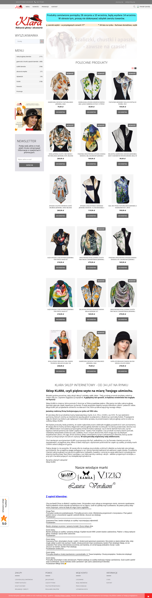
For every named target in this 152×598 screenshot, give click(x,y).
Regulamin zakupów (52, 589)
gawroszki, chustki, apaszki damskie (27, 61)
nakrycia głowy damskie (24, 56)
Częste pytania (50, 583)
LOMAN (49, 444)
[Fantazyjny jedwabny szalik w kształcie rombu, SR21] (122, 85)
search (134, 7)
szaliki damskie (21, 66)
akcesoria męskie (22, 71)
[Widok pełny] (135, 68)
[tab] (89, 24)
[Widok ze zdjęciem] (133, 68)
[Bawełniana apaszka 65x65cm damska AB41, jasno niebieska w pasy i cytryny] (91, 85)
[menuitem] (27, 6)
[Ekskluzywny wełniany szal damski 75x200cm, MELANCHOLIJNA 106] (60, 344)
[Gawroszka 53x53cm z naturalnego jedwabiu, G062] (91, 344)
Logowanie (79, 579)
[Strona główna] (19, 6)
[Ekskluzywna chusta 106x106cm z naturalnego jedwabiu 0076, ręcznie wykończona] (60, 137)
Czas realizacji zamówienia (24, 579)
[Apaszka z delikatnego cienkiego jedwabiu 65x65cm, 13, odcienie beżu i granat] (91, 188)
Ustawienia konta (82, 589)
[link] (91, 43)
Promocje (19, 91)
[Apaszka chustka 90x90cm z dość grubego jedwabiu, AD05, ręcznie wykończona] (60, 188)
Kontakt (109, 583)
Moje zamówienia (81, 583)
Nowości (19, 86)
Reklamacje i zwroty (21, 589)
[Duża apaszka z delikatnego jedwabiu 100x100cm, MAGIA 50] (60, 240)
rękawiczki (20, 76)
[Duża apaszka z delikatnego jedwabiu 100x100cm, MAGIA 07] (60, 292)
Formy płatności (20, 583)
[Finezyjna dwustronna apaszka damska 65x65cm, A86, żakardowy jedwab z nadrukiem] (91, 137)
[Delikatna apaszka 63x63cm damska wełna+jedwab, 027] (91, 292)
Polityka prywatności (52, 586)
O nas (108, 579)
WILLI (99, 415)
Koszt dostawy (20, 586)
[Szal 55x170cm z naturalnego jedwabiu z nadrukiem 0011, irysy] (122, 188)
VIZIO (113, 415)
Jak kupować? (49, 579)
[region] (91, 17)
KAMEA (104, 415)
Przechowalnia (81, 586)
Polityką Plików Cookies (62, 596)
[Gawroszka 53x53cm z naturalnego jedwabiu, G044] (60, 85)
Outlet (18, 81)
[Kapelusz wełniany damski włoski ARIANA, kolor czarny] (122, 344)
